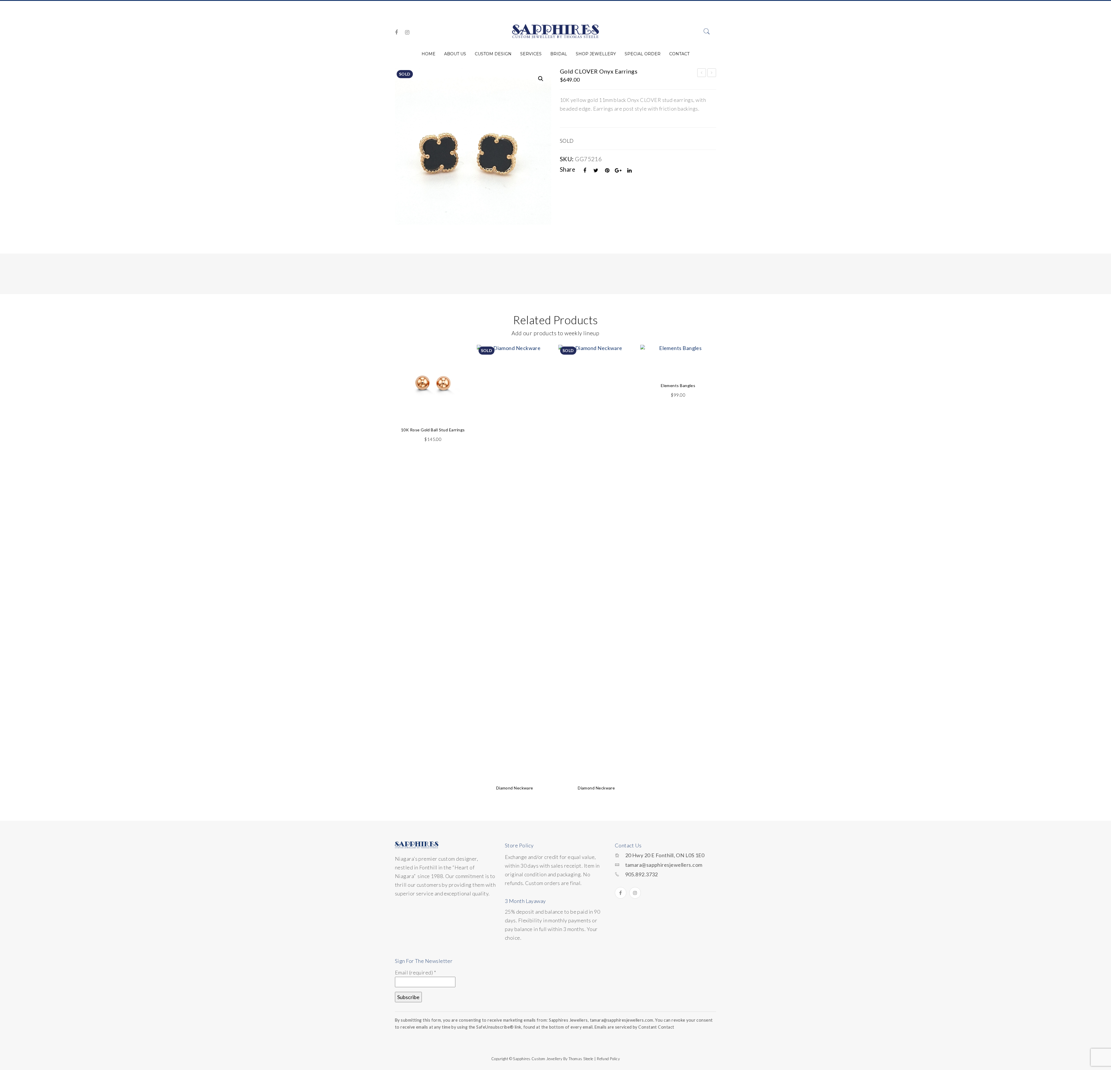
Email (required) (415, 972)
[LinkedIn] (629, 170)
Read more (514, 761)
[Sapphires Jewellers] (555, 31)
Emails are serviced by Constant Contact (634, 1027)
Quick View (459, 363)
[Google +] (618, 170)
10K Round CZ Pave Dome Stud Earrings (702, 73)
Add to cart (433, 403)
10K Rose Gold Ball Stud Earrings (433, 429)
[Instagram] (407, 32)
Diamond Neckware (514, 787)
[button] (541, 79)
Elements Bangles (678, 385)
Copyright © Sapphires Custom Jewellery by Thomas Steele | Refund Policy (555, 1058)
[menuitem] (428, 53)
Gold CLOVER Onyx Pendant (712, 73)
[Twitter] (596, 170)
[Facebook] (396, 32)
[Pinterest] (607, 170)
